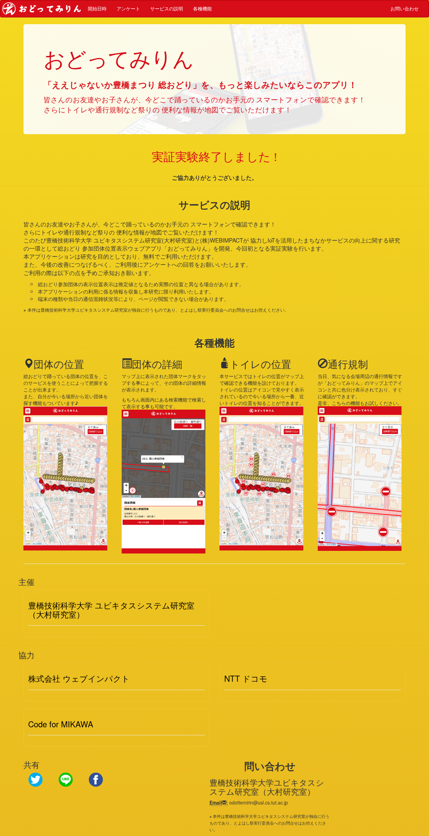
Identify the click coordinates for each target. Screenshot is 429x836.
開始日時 (97, 8)
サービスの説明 (166, 8)
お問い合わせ (404, 8)
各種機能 (202, 8)
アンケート (128, 8)
